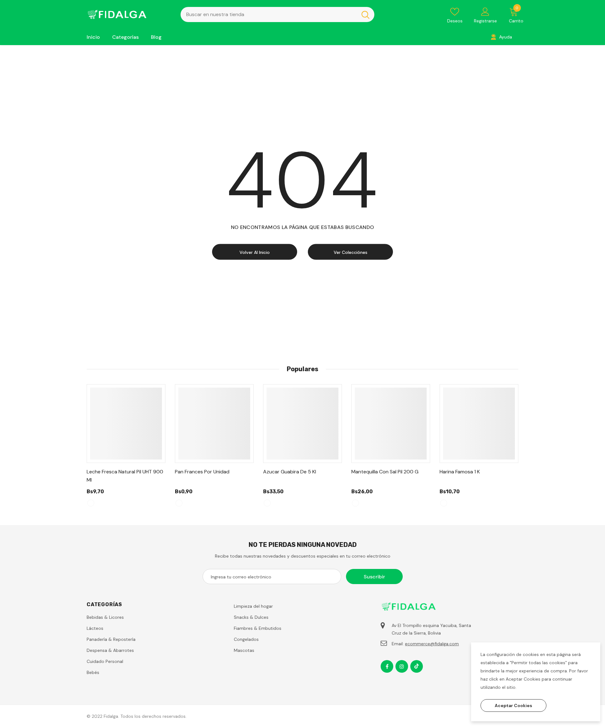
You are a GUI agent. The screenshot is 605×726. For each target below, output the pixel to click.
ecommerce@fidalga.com (432, 644)
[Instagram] (401, 666)
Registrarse (485, 21)
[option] (126, 448)
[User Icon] (485, 11)
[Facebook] (387, 666)
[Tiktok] (416, 666)
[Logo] (129, 14)
